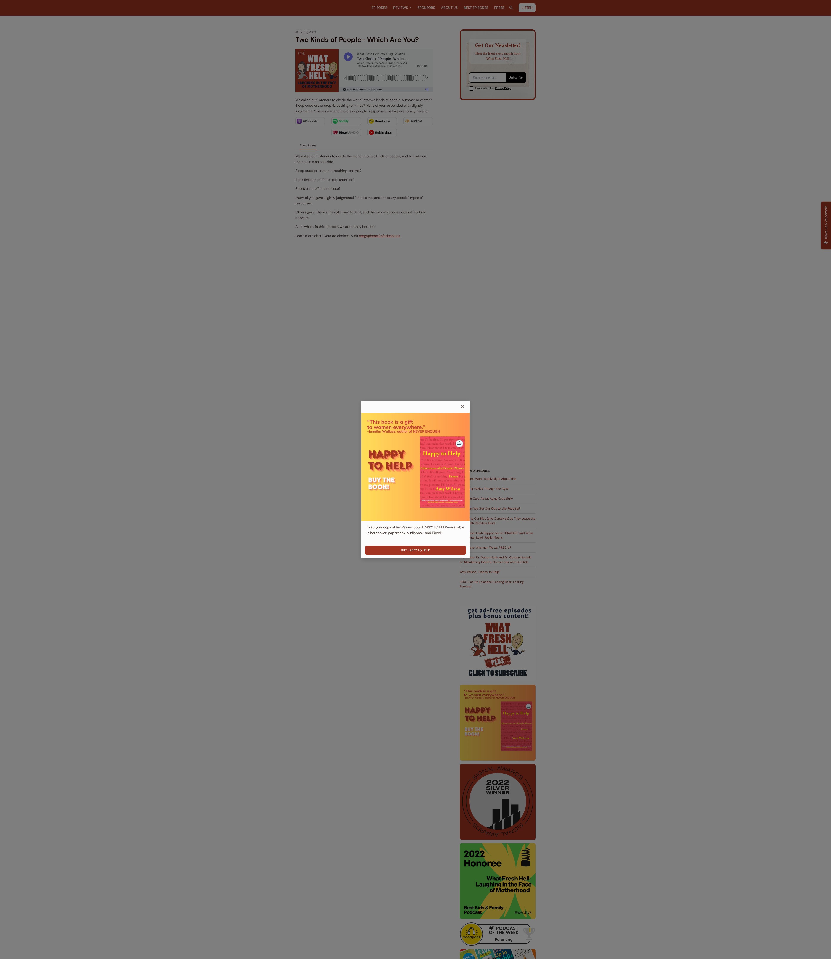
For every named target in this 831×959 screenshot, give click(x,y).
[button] (462, 406)
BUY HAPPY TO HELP (415, 550)
